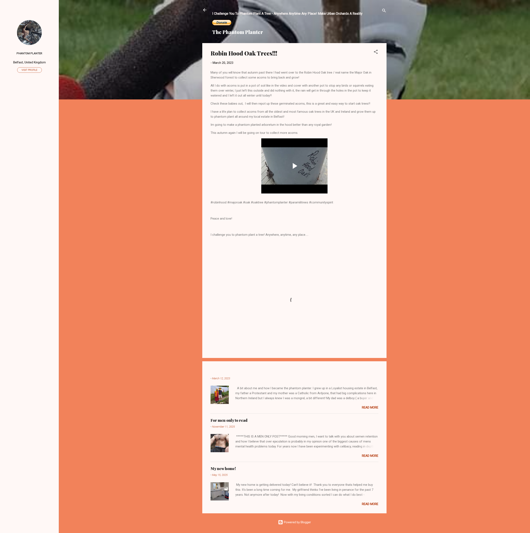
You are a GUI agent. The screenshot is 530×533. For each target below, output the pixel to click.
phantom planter (29, 53)
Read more (370, 407)
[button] (375, 52)
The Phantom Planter (237, 32)
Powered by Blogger (297, 522)
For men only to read (229, 420)
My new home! (223, 468)
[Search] (384, 11)
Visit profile (29, 70)
